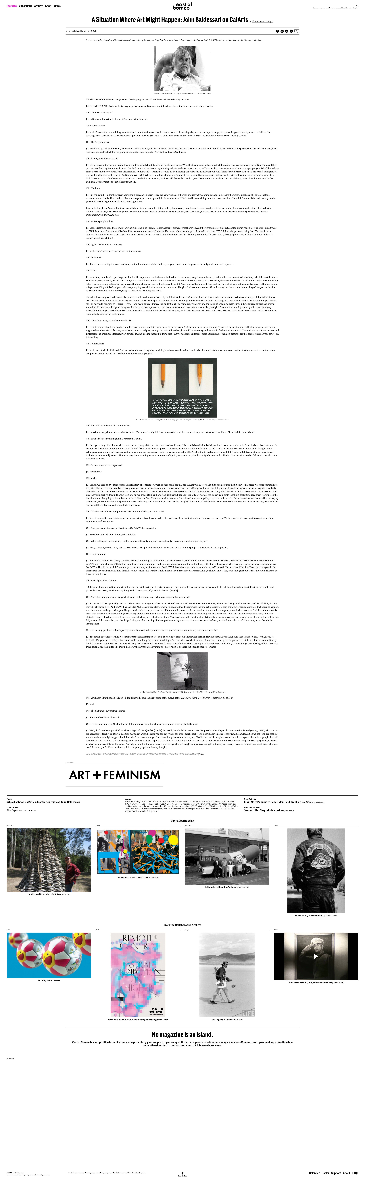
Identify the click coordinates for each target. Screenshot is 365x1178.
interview (54, 802)
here (201, 753)
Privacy (32, 1175)
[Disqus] (182, 1088)
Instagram (24, 1175)
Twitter (17, 1175)
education (41, 802)
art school (17, 802)
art (8, 802)
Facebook (10, 1175)
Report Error (45, 1175)
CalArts (29, 802)
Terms (37, 1175)
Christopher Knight (262, 21)
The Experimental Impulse (21, 810)
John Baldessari (70, 802)
